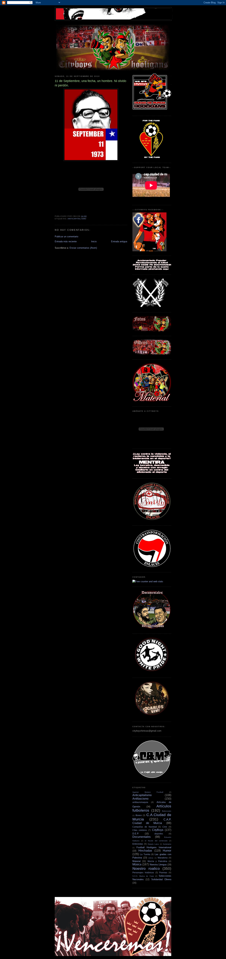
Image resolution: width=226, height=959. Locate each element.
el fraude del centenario (156, 841)
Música (136, 864)
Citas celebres (139, 830)
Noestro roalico (146, 868)
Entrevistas (137, 844)
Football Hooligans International (153, 847)
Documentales (141, 836)
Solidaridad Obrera (161, 879)
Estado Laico (153, 844)
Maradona (163, 858)
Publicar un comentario (66, 236)
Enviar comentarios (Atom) (83, 248)
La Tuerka (145, 854)
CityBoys (157, 829)
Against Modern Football (147, 792)
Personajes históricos (143, 872)
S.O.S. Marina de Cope (143, 876)
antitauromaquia (140, 802)
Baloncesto (166, 811)
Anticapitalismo (77, 219)
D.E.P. (135, 833)
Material (136, 861)
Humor (167, 850)
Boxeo (139, 815)
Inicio (94, 241)
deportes (158, 833)
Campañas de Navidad (144, 827)
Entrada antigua (119, 241)
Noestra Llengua (158, 864)
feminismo (167, 844)
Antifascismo (140, 798)
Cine (164, 827)
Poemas (163, 872)
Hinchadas (145, 850)
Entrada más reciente (66, 241)
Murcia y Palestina (157, 861)
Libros (150, 858)
